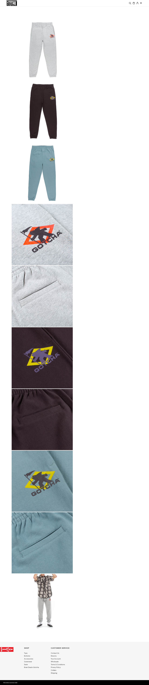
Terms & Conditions (58, 665)
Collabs (53, 670)
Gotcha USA (13, 683)
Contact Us (55, 653)
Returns (54, 656)
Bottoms (27, 656)
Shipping (54, 673)
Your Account (56, 659)
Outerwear (28, 662)
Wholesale (55, 662)
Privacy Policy (56, 667)
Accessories (28, 659)
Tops (25, 653)
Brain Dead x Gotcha (31, 667)
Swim (26, 665)
